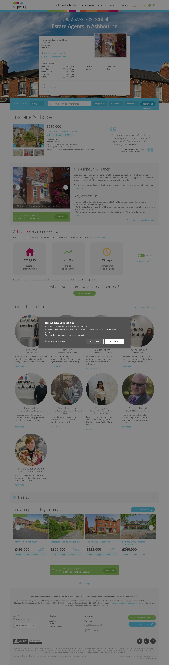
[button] (55, 341)
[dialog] (84, 332)
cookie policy (80, 335)
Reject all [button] (94, 341)
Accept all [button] (115, 341)
